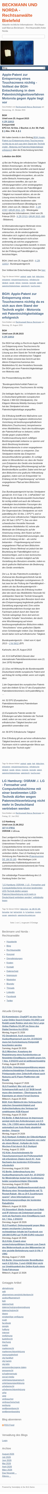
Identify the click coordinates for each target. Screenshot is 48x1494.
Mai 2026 (6, 1463)
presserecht (7, 1370)
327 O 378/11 (8, 828)
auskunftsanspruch (11, 1298)
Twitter (10, 1001)
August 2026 (8, 1454)
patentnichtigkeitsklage (11, 286)
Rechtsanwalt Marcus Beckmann (28, 107)
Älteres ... (6, 1476)
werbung (6, 1405)
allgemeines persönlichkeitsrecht (17, 1295)
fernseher (5, 912)
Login (4, 1440)
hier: (43, 270)
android (23, 277)
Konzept (10, 954)
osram (4, 915)
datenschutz (8, 1304)
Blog (9, 946)
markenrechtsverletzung (13, 1351)
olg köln (6, 1364)
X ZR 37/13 (22, 216)
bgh (33, 277)
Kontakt (10, 967)
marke (5, 1345)
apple (29, 277)
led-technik (18, 912)
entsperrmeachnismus (19, 280)
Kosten (10, 963)
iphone (18, 283)
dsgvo (5, 1314)
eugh (4, 1320)
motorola (25, 283)
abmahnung (7, 1288)
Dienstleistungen (15, 958)
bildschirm (40, 277)
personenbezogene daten (14, 1367)
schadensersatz (9, 1374)
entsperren (6, 280)
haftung (5, 1329)
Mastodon (11, 979)
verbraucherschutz (11, 1402)
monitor (38, 912)
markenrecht (8, 1348)
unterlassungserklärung (13, 1383)
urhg (4, 1393)
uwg (4, 1396)
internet (5, 1332)
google (11, 283)
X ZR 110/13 (8, 122)
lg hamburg (29, 912)
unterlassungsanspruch (13, 1380)
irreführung (7, 1336)
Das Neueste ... (9, 1473)
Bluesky (10, 984)
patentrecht (25, 286)
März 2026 (7, 1470)
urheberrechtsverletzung (13, 1389)
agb (4, 1291)
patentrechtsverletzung (26, 915)
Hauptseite (12, 942)
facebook (6, 1323)
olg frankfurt (7, 1358)
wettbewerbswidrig (11, 1411)
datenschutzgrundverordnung (16, 1307)
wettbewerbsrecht (10, 1408)
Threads (10, 988)
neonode (32, 283)
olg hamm (6, 1361)
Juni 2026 (6, 1460)
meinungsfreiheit (10, 1355)
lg (23, 912)
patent (39, 283)
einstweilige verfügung (12, 1317)
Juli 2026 (6, 1457)
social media (8, 1377)
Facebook (11, 996)
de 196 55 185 (34, 909)
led (11, 912)
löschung (6, 1342)
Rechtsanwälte (14, 950)
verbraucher (7, 1399)
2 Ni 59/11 (14, 643)
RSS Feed (9, 1425)
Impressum (12, 975)
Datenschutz (12, 971)
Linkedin (11, 992)
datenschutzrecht (10, 1310)
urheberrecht (8, 1386)
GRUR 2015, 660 (37, 216)
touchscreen (35, 286)
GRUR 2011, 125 (17, 210)
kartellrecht (7, 1339)
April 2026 (7, 1467)
